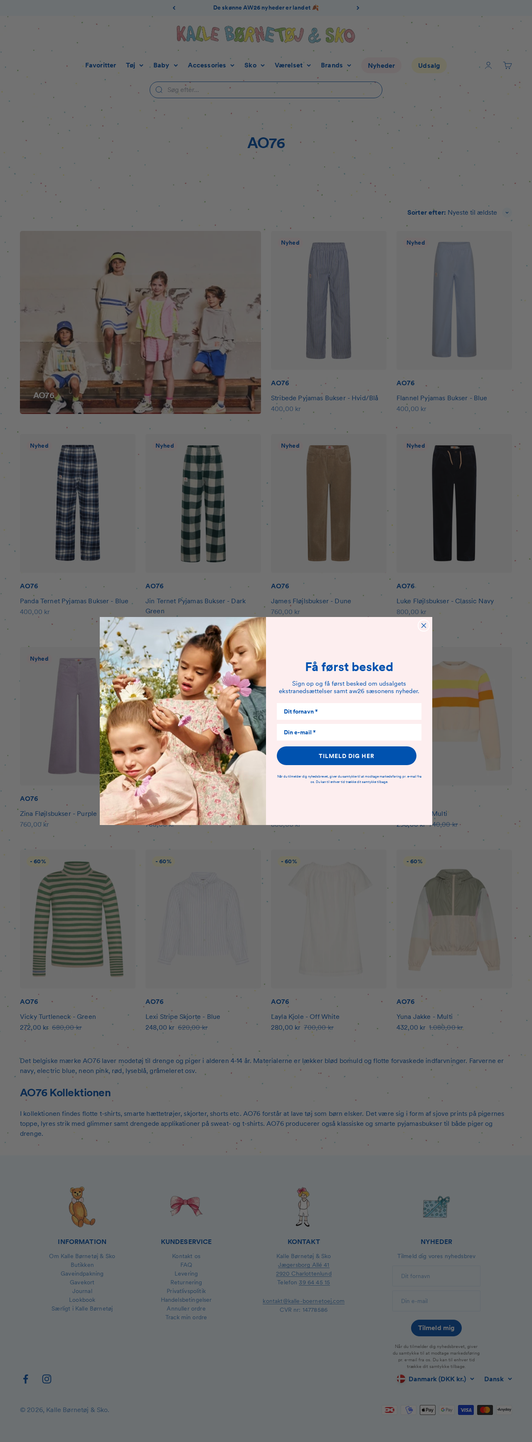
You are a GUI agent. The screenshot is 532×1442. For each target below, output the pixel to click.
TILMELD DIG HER (346, 756)
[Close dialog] (424, 625)
